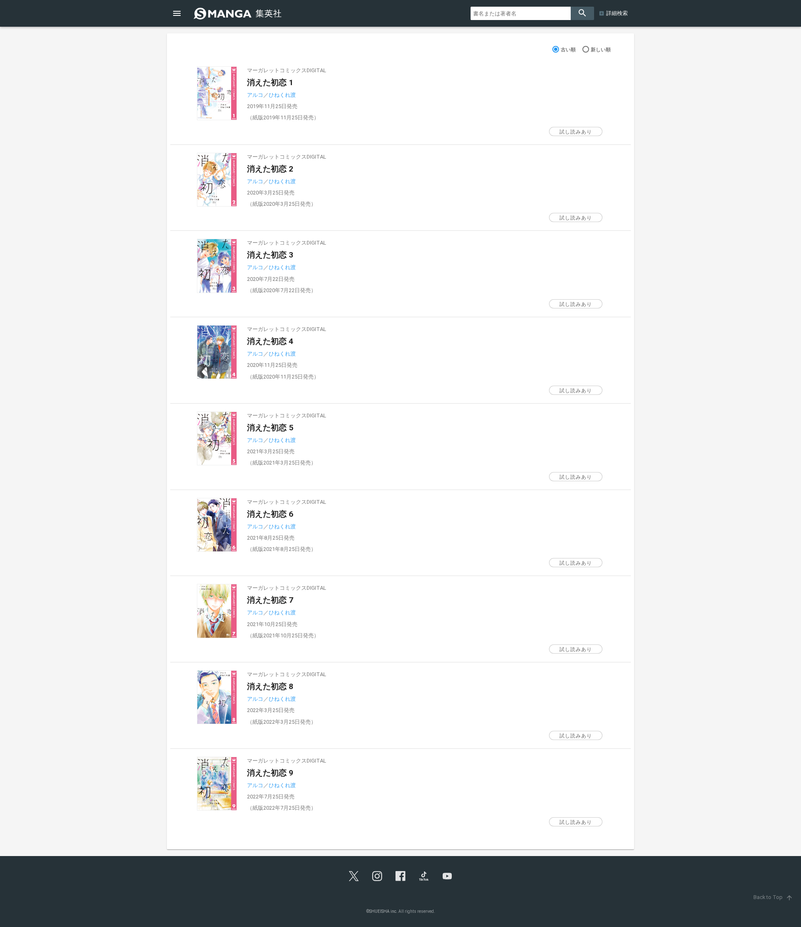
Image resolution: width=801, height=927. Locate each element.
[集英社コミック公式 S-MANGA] (238, 13)
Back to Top (773, 897)
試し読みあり (575, 132)
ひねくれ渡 (282, 95)
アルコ (255, 95)
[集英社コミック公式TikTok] (424, 876)
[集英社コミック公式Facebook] (400, 876)
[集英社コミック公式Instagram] (377, 876)
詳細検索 (617, 13)
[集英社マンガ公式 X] (354, 876)
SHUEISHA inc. (383, 911)
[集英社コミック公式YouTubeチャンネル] (447, 876)
